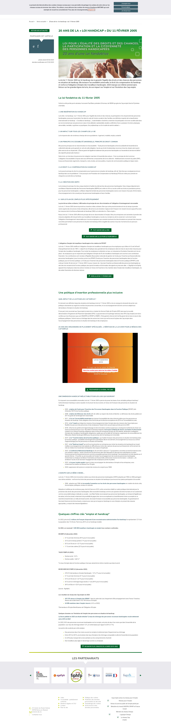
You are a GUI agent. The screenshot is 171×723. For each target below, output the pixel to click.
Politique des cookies (91, 698)
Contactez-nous (37, 715)
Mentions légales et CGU (68, 703)
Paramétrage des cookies (93, 703)
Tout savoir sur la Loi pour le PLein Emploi (101, 236)
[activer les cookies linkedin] (38, 46)
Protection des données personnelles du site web (93, 701)
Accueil (31, 21)
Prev (30, 675)
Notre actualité (41, 21)
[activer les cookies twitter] (42, 46)
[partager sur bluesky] (48, 46)
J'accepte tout (125, 3)
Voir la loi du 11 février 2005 (101, 276)
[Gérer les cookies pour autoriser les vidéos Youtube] (100, 382)
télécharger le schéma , (100, 389)
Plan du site (64, 707)
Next (140, 675)
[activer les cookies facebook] (34, 46)
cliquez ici (91, 10)
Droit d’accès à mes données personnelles (92, 706)
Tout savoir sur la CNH (101, 230)
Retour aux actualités (39, 30)
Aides (62, 698)
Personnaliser (126, 7)
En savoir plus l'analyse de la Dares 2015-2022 (101, 646)
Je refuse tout (125, 11)
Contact (62, 705)
